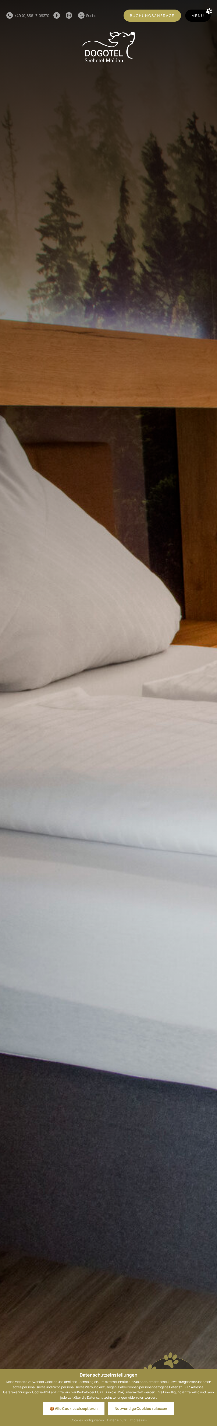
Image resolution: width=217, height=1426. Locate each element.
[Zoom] (108, 713)
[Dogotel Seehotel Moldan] (108, 47)
